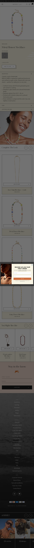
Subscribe (22, 278)
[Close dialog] (32, 265)
